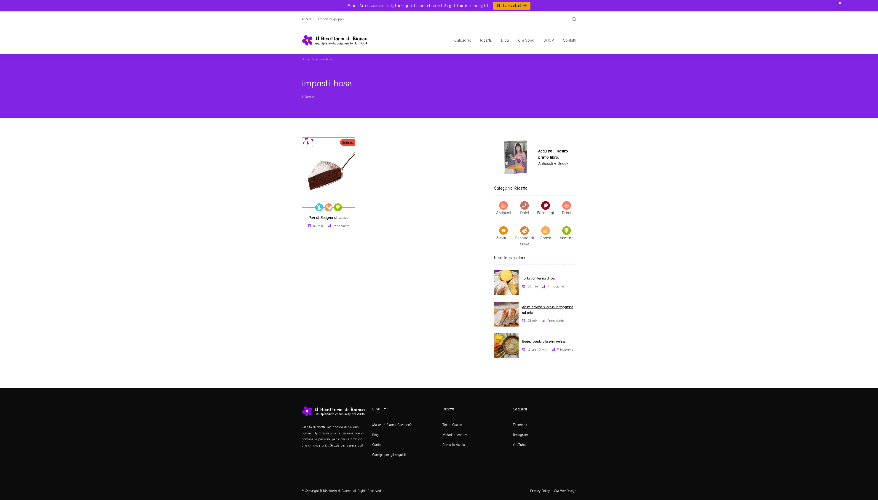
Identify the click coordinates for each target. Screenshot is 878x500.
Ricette (486, 40)
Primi (566, 212)
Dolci (524, 212)
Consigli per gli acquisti (389, 455)
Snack (545, 238)
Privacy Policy (540, 491)
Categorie (462, 40)
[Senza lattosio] (319, 207)
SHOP (548, 40)
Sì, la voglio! (509, 5)
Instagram (520, 435)
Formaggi (545, 212)
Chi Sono (526, 40)
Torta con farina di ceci (539, 278)
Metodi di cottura (455, 435)
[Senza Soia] (329, 207)
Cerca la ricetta (453, 445)
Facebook (520, 425)
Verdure (566, 238)
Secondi (503, 237)
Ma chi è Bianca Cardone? (392, 425)
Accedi (306, 19)
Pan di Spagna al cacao (328, 217)
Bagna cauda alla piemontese (544, 341)
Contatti (569, 40)
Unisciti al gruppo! (331, 19)
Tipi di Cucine (452, 425)
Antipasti (503, 212)
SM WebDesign (565, 491)
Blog (505, 40)
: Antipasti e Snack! (553, 157)
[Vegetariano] (338, 207)
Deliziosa (347, 142)
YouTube (519, 445)
